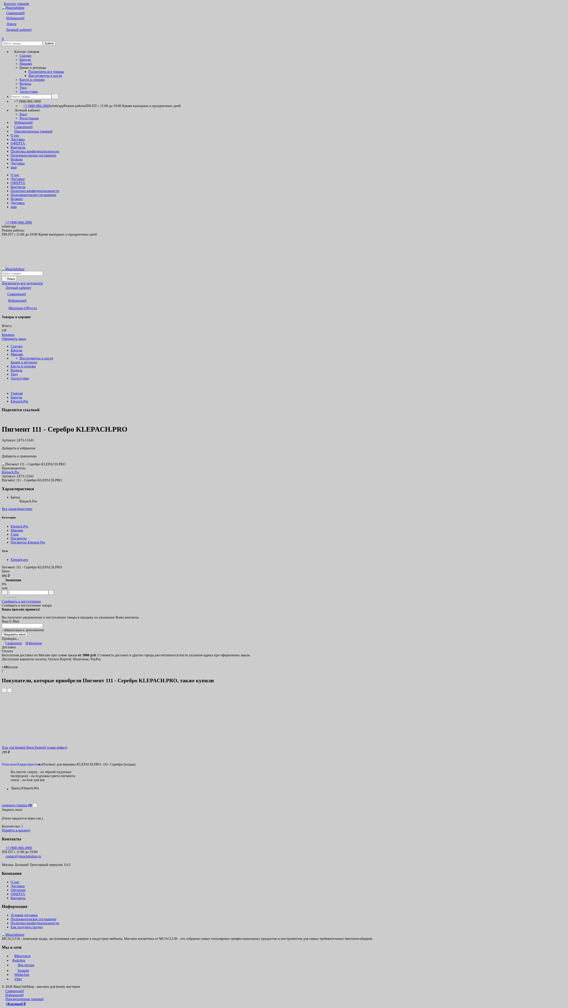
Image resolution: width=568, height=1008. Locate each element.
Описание (9, 764)
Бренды (16, 397)
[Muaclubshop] (13, 935)
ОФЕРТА (18, 143)
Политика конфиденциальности (35, 151)
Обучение (18, 890)
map (14, 167)
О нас (15, 135)
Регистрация (29, 118)
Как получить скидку (27, 927)
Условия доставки (24, 915)
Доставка (18, 139)
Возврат (17, 159)
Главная (17, 393)
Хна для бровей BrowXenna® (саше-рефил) (34, 747)
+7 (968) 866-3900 (36, 106)
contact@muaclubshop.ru (23, 856)
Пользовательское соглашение (33, 155)
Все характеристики (17, 509)
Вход (23, 114)
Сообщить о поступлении (21, 601)
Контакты (18, 147)
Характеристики (29, 764)
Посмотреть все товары (46, 71)
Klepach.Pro (19, 401)
